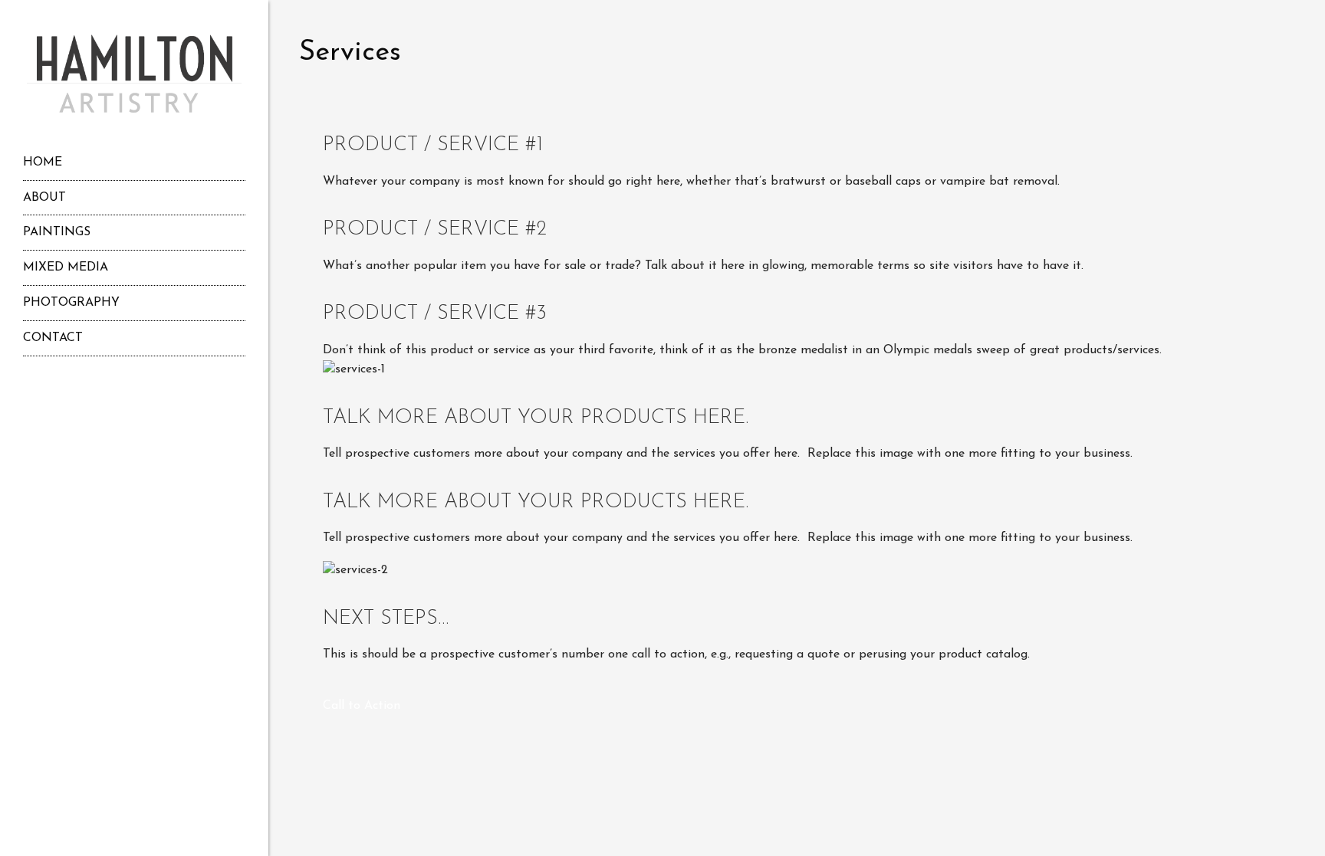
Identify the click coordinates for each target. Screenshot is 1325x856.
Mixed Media (65, 267)
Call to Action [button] (361, 706)
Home (42, 162)
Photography (71, 303)
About (44, 198)
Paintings (56, 232)
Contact (53, 338)
